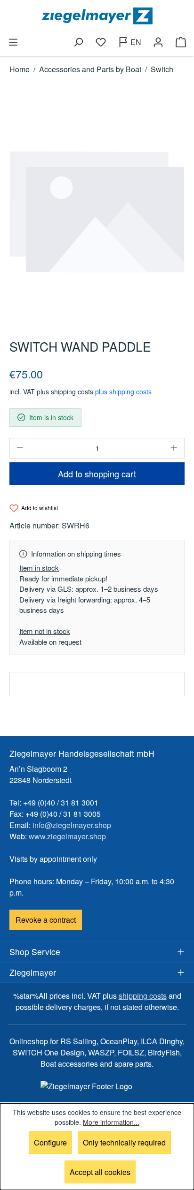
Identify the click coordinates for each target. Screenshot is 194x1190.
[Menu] (13, 42)
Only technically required (124, 1142)
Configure (50, 1142)
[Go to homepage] (97, 16)
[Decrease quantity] (19, 448)
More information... (111, 1122)
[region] (97, 212)
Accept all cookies (100, 1172)
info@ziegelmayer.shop (71, 825)
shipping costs (143, 995)
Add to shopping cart (97, 473)
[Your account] (158, 42)
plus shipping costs (123, 391)
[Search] (78, 42)
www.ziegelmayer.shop (67, 836)
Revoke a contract (46, 919)
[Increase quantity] (174, 448)
